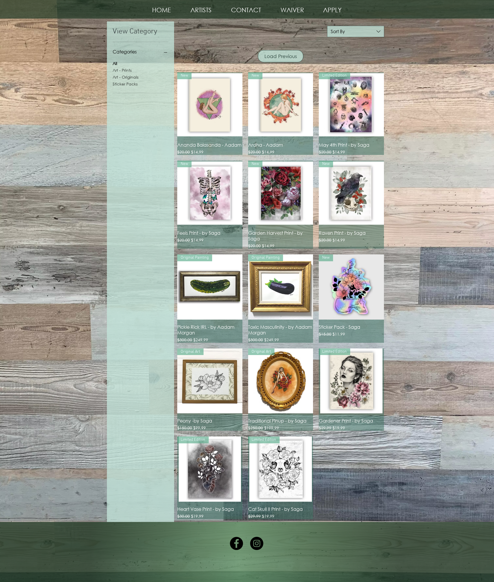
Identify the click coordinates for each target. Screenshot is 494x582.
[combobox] (355, 31)
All (115, 63)
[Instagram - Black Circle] (256, 543)
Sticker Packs (125, 83)
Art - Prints (122, 70)
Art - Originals (125, 77)
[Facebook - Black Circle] (236, 543)
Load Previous (280, 56)
